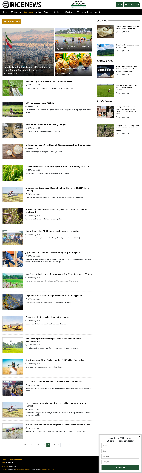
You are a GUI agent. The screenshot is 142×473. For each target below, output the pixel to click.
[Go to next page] (66, 445)
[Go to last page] (70, 445)
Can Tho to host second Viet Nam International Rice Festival (126, 87)
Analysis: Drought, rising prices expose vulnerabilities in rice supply (127, 127)
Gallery (57, 12)
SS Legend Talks (84, 12)
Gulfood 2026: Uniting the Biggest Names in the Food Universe (54, 381)
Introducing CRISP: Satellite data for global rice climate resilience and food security (57, 210)
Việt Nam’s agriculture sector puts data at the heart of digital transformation (53, 340)
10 (58, 445)
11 (62, 445)
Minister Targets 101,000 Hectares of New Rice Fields (49, 81)
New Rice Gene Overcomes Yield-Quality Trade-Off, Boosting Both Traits (58, 166)
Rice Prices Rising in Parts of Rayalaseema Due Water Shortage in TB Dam (59, 274)
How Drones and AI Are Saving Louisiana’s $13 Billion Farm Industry (56, 360)
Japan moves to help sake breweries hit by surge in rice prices (53, 252)
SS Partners (68, 12)
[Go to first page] (25, 445)
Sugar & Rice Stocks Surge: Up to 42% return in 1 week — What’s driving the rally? (127, 68)
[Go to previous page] (28, 445)
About (97, 12)
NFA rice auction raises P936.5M (40, 103)
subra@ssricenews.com (22, 469)
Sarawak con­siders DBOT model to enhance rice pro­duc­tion (52, 231)
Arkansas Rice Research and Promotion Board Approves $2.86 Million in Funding (57, 189)
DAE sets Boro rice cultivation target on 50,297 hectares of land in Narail (58, 424)
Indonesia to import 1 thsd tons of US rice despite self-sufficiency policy (58, 145)
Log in (119, 4)
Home (5, 12)
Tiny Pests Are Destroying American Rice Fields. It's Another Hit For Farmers (56, 404)
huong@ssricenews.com (47, 469)
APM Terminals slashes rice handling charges (46, 124)
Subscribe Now (132, 4)
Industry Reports (43, 12)
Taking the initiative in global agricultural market (48, 317)
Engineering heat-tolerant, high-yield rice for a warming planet (54, 295)
